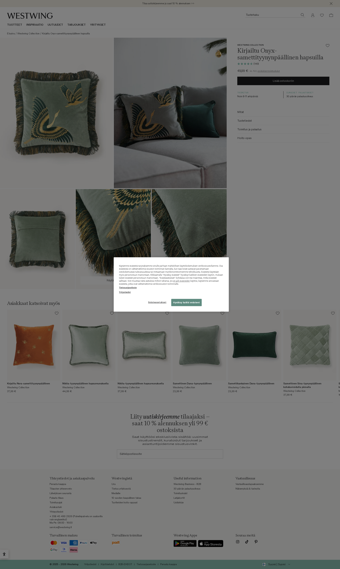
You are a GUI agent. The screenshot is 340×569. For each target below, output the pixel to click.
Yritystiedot (125, 292)
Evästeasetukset (157, 302)
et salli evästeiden (181, 281)
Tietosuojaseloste (128, 287)
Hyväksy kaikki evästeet (186, 302)
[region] (171, 284)
